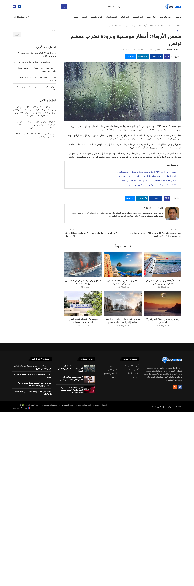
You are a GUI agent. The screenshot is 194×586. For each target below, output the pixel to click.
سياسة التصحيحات (67, 405)
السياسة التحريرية (84, 405)
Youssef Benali (172, 49)
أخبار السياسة (138, 17)
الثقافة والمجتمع (96, 17)
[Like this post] (166, 56)
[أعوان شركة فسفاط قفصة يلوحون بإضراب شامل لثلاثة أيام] (83, 303)
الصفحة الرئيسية (175, 25)
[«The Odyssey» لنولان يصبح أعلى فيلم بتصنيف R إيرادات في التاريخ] (89, 368)
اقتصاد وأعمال (111, 17)
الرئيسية (178, 17)
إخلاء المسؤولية (101, 405)
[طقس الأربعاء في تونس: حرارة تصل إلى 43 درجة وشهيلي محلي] (162, 264)
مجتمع (76, 17)
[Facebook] (19, 6)
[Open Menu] (14, 6)
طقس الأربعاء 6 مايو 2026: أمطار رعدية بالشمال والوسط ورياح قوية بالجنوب (146, 172)
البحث (54, 31)
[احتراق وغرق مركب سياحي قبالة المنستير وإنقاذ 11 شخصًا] (83, 264)
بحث (64, 6)
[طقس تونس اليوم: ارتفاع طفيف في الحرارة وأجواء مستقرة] (122, 264)
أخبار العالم (125, 17)
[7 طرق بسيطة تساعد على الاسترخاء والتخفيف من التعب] (89, 379)
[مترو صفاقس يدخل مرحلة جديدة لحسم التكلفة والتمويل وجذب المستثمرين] (122, 303)
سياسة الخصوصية (50, 405)
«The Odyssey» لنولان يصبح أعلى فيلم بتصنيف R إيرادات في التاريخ (70, 368)
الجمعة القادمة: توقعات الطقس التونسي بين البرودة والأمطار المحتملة (149, 185)
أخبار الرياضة (151, 17)
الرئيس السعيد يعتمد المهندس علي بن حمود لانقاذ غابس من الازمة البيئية (148, 180)
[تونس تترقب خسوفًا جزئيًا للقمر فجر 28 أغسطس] (162, 303)
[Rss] (175, 387)
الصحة (84, 17)
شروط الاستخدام (34, 405)
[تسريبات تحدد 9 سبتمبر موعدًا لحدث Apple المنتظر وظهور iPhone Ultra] (89, 389)
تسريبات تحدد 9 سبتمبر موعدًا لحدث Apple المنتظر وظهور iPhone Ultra (71, 390)
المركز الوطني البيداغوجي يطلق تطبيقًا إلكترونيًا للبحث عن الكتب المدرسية (147, 176)
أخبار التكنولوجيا (165, 17)
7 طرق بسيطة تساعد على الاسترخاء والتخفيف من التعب (34, 62)
